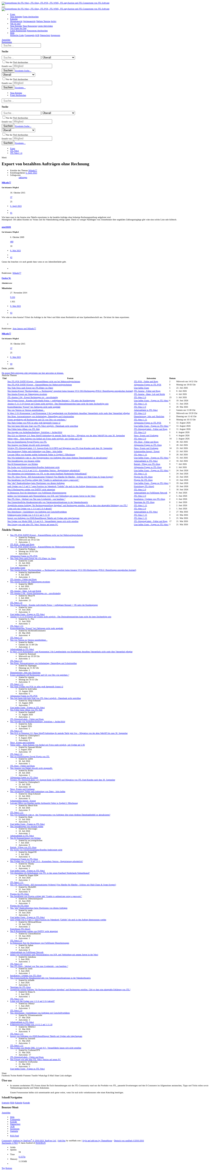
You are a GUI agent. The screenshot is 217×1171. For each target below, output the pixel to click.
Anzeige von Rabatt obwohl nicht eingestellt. (28, 445)
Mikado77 (32, 170)
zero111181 (6, 227)
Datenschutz (15, 1124)
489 (11, 241)
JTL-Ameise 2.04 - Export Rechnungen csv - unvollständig (32, 397)
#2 (11, 257)
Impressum (14, 1129)
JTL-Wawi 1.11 (140, 404)
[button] (3, 7)
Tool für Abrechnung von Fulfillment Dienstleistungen (36, 493)
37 (11, 197)
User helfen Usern (141, 388)
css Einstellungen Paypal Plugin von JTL (27, 442)
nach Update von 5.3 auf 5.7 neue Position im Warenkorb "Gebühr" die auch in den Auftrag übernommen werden (55, 486)
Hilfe (12, 1103)
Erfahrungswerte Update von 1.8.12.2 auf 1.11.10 (28, 515)
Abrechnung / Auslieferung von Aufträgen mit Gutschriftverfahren (37, 512)
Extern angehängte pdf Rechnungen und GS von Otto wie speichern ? (36, 419)
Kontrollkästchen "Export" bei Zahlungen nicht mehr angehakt (33, 407)
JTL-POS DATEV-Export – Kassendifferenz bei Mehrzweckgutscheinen (39, 384)
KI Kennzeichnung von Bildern (22, 464)
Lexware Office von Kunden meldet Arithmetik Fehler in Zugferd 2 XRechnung (41, 454)
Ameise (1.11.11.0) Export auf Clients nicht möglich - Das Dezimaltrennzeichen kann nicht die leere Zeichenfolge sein (57, 404)
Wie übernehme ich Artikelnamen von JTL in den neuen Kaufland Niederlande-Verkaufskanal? (47, 473)
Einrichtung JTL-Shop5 (144, 486)
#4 (11, 364)
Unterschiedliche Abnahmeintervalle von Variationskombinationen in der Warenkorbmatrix (47, 502)
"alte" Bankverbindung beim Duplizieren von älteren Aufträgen (36, 483)
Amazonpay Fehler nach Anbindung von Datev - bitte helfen (34, 451)
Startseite (6, 1103)
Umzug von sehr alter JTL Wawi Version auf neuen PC (32, 524)
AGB (12, 1126)
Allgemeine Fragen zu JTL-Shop (148, 445)
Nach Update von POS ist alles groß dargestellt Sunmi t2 (33, 423)
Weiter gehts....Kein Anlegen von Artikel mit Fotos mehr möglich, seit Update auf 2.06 (44, 439)
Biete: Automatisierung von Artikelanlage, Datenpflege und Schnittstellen (40, 416)
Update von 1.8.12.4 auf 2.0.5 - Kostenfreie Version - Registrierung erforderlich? (43, 470)
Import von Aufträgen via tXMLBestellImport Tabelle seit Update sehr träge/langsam (43, 518)
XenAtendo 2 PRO (10, 1143)
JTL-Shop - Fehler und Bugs (146, 442)
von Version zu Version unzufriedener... (26, 410)
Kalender (18, 1103)
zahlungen (23, 177)
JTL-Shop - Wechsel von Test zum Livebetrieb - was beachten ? (36, 499)
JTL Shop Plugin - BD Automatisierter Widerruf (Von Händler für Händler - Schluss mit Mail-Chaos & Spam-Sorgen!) (60, 477)
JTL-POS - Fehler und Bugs (146, 381)
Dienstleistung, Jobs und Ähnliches (149, 416)
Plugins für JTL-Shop (143, 477)
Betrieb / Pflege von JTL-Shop (147, 464)
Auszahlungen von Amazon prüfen (23, 461)
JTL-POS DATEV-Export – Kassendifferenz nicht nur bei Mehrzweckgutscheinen (43, 381)
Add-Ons (61, 1140)
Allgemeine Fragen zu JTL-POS (147, 384)
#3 (11, 313)
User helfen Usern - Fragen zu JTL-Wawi (151, 400)
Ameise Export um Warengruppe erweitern (27, 394)
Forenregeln (15, 1119)
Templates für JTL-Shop (144, 502)
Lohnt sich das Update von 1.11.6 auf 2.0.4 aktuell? (29, 508)
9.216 (12, 297)
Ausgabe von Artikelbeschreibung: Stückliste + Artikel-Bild (34, 432)
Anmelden (6, 1112)
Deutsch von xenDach (129, 1140)
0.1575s (22, 1157)
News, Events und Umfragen (146, 435)
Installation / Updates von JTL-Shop (149, 499)
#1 (11, 213)
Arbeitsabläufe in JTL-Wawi (146, 410)
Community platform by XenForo (29, 1140)
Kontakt (26, 1103)
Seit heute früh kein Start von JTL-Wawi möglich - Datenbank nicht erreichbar (42, 426)
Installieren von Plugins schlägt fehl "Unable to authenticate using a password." (43, 480)
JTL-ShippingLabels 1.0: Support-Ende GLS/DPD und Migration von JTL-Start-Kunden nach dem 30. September (59, 448)
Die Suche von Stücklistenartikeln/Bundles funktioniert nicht (33, 467)
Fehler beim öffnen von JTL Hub (23, 429)
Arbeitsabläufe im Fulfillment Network (150, 493)
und (24, 328)
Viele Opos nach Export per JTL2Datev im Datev (30, 388)
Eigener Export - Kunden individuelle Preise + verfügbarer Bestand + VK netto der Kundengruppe (51, 400)
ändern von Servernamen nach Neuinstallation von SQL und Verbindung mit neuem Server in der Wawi (51, 496)
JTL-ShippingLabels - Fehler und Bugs (150, 429)
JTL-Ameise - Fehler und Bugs (147, 391)
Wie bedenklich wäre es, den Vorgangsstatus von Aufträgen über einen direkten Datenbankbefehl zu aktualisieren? (57, 458)
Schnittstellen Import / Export (147, 451)
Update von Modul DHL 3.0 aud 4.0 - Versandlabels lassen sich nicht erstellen (42, 521)
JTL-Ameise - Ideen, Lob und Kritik (149, 394)
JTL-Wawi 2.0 (140, 397)
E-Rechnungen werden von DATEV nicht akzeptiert (31, 489)
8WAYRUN (41, 1143)
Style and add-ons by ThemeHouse (97, 1140)
